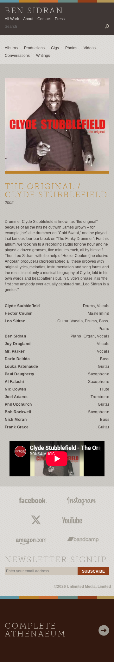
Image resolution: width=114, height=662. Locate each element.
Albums (11, 48)
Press (60, 19)
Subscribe (93, 571)
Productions (34, 48)
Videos (90, 48)
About (28, 19)
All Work (12, 19)
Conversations (17, 55)
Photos (71, 48)
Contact (44, 19)
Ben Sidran (34, 11)
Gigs (55, 48)
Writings (43, 55)
